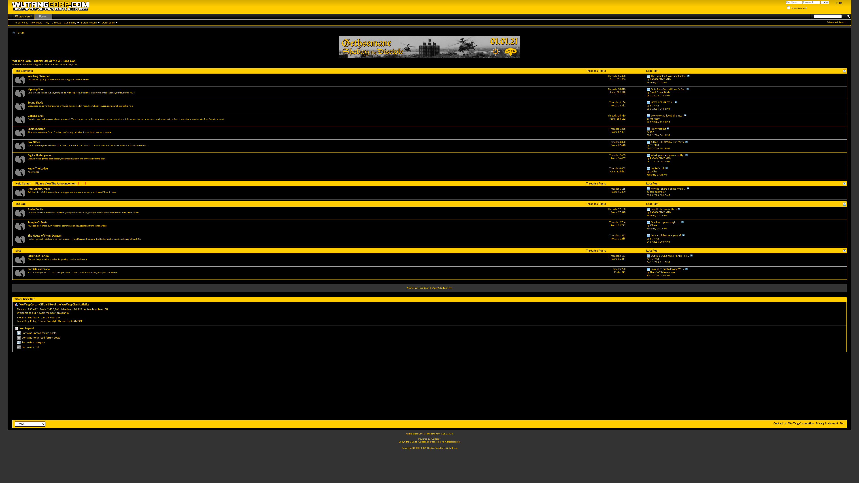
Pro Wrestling (658, 129)
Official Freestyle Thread (52, 321)
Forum (43, 16)
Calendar (57, 22)
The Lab (20, 203)
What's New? (23, 16)
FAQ (47, 22)
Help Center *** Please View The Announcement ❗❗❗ (51, 183)
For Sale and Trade (39, 269)
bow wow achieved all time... (667, 115)
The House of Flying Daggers (45, 235)
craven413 (63, 312)
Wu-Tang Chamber (39, 76)
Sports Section (36, 129)
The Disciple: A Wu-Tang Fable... (668, 76)
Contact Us (780, 423)
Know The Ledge (38, 168)
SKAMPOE (76, 321)
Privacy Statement (827, 423)
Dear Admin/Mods (39, 189)
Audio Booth (35, 209)
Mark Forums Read (418, 288)
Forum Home (21, 22)
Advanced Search (836, 22)
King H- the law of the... (664, 209)
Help (839, 2)
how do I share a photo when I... (668, 189)
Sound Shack (35, 102)
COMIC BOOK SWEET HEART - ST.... (670, 256)
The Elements (24, 70)
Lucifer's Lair (658, 168)
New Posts (36, 22)
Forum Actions (89, 22)
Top (842, 423)
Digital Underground (40, 155)
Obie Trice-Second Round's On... (668, 89)
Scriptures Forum (38, 256)
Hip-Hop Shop (36, 89)
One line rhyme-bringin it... (665, 222)
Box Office (34, 142)
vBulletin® (436, 439)
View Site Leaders (442, 288)
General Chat (36, 115)
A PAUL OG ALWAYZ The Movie (668, 142)
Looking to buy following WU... (668, 269)
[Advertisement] (429, 385)
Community (70, 22)
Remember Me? (798, 8)
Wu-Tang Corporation (801, 423)
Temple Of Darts (37, 222)
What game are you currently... (668, 155)
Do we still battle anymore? (666, 235)
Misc (18, 250)
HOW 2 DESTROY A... (662, 102)
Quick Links (108, 22)
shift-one (453, 448)
